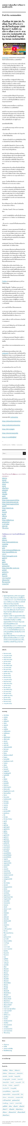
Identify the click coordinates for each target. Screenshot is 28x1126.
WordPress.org (8, 1050)
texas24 (6, 905)
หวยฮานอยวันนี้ (7, 1011)
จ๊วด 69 (5, 931)
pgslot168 (6, 835)
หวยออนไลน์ (5, 584)
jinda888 (6, 783)
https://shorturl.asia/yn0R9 (10, 433)
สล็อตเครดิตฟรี (7, 999)
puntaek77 (7, 849)
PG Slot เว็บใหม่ (8, 819)
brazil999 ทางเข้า (8, 761)
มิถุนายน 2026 (7, 657)
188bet (5, 719)
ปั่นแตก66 (4, 576)
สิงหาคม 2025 (7, 677)
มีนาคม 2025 (7, 687)
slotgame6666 (8, 887)
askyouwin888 (8, 747)
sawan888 (6, 865)
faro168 (11, 1076)
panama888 (7, 811)
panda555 (6, 813)
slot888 (4, 492)
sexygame (6, 877)
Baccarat (6, 749)
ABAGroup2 (7, 737)
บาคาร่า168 (7, 947)
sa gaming (5, 544)
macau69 (18, 1082)
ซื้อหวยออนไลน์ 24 (8, 933)
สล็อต (5, 967)
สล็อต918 (6, 981)
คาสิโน (5, 927)
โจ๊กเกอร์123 (5, 528)
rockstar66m (14, 417)
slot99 (4, 484)
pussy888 (5, 498)
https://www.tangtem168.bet (10, 504)
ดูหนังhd (4, 570)
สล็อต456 (6, 971)
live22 (5, 795)
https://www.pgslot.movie (9, 556)
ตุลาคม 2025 (7, 673)
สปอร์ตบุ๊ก (6, 965)
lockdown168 (7, 799)
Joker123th (6, 1082)
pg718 (5, 821)
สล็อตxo (6, 989)
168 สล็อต (6, 715)
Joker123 (6, 785)
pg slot (4, 514)
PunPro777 (7, 845)
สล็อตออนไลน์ (5, 580)
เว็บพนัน (6, 1018)
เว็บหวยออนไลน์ (8, 1024)
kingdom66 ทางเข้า (9, 791)
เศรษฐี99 (6, 1026)
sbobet (5, 867)
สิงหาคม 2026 (7, 653)
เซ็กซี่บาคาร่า (7, 1015)
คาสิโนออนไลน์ (7, 929)
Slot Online (7, 883)
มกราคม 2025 (7, 691)
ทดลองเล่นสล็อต (8, 941)
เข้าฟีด (5, 1046)
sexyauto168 (7, 873)
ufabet (5, 915)
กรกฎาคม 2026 (8, 655)
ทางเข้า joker (5, 524)
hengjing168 (7, 773)
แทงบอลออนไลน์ (8, 1028)
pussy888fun (7, 853)
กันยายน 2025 (7, 675)
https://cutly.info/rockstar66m (11, 425)
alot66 (5, 741)
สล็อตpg (6, 987)
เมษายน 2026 (7, 661)
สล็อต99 (6, 985)
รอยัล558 (6, 963)
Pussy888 (6, 851)
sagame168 (7, 861)
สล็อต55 (6, 973)
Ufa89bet (6, 913)
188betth (6, 721)
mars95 (6, 805)
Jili (4, 777)
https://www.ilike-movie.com (10, 568)
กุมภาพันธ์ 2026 (8, 665)
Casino (5, 763)
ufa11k (5, 907)
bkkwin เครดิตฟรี (8, 755)
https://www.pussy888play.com (11, 550)
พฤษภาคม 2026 (8, 659)
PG (4, 815)
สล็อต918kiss (7, 983)
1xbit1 (5, 727)
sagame (6, 859)
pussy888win (7, 857)
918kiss (4, 538)
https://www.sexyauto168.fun (10, 500)
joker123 (4, 478)
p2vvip (5, 809)
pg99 (3, 560)
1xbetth (6, 725)
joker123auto (7, 787)
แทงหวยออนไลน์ (8, 1030)
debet (5, 765)
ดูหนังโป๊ (4, 506)
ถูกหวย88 (6, 939)
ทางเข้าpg (6, 943)
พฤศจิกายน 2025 (8, 671)
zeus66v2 (6, 925)
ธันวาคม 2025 (7, 669)
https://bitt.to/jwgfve (8, 429)
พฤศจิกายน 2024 (8, 695)
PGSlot (5, 833)
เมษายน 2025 (7, 685)
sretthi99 (6, 893)
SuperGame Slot (8, 897)
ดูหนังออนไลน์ (5, 522)
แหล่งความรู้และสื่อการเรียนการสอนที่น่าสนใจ (11, 1121)
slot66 (4, 486)
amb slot (6, 745)
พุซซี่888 (6, 959)
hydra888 (6, 775)
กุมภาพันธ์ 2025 (8, 689)
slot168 (4, 480)
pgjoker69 (7, 829)
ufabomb (6, 917)
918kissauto (7, 731)
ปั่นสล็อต (6, 951)
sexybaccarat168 (8, 875)
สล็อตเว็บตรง (5, 482)
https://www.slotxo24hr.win (10, 502)
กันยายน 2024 (7, 699)
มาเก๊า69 (6, 961)
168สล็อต (5, 1070)
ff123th (6, 767)
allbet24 (4, 516)
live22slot (5, 564)
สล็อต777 (6, 977)
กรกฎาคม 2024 (8, 703)
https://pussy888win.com (9, 552)
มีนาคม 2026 (7, 663)
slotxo (5, 889)
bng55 (5, 757)
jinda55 (6, 781)
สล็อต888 (4, 494)
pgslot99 (6, 839)
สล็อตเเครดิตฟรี (7, 1005)
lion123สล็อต (7, 793)
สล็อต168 (6, 969)
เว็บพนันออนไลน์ (8, 1020)
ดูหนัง (3, 548)
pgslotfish (6, 841)
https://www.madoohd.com (10, 542)
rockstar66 (5, 57)
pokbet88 (6, 843)
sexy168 (6, 869)
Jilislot (5, 779)
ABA (5, 735)
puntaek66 (7, 847)
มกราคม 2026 (7, 667)
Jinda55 (13, 1079)
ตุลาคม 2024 (7, 697)
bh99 (5, 753)
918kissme (7, 733)
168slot (6, 717)
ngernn (6, 807)
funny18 (4, 512)
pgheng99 (7, 827)
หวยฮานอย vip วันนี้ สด (9, 1009)
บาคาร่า (4, 554)
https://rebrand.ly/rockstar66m (11, 421)
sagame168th (7, 863)
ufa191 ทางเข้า (7, 909)
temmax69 (7, 903)
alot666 (6, 743)
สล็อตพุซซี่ (6, 991)
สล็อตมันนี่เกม (7, 993)
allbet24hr (7, 739)
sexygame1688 (8, 879)
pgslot (4, 496)
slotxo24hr (7, 891)
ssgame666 (7, 895)
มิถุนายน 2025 (7, 681)
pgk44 (5, 831)
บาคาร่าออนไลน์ (6, 578)
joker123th (7, 789)
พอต (5, 957)
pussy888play (7, 855)
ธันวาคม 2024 (7, 693)
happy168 (6, 771)
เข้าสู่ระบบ (6, 1044)
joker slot (5, 526)
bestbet (6, 751)
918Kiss (6, 729)
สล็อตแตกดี (6, 1007)
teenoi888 (6, 901)
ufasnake (6, 919)
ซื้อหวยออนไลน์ (6, 582)
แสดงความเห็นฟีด (8, 1048)
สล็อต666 (6, 975)
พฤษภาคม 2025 (8, 683)
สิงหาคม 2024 (7, 701)
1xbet (5, 723)
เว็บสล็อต (4, 281)
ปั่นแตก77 (6, 955)
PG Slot (6, 817)
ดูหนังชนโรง (5, 572)
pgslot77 (4, 558)
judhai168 (5, 490)
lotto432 (6, 801)
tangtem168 (7, 899)
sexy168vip (7, 871)
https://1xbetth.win (7, 508)
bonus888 (6, 759)
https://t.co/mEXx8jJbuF (9, 437)
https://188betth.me (8, 520)
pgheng (6, 825)
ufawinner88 (7, 921)
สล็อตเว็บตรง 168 (8, 1003)
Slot (5, 881)
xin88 (5, 923)
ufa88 (5, 911)
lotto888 (6, 803)
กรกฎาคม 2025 (8, 679)
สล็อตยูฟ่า (6, 995)
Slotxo (4, 1097)
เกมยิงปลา (6, 1013)
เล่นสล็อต (6, 1017)
